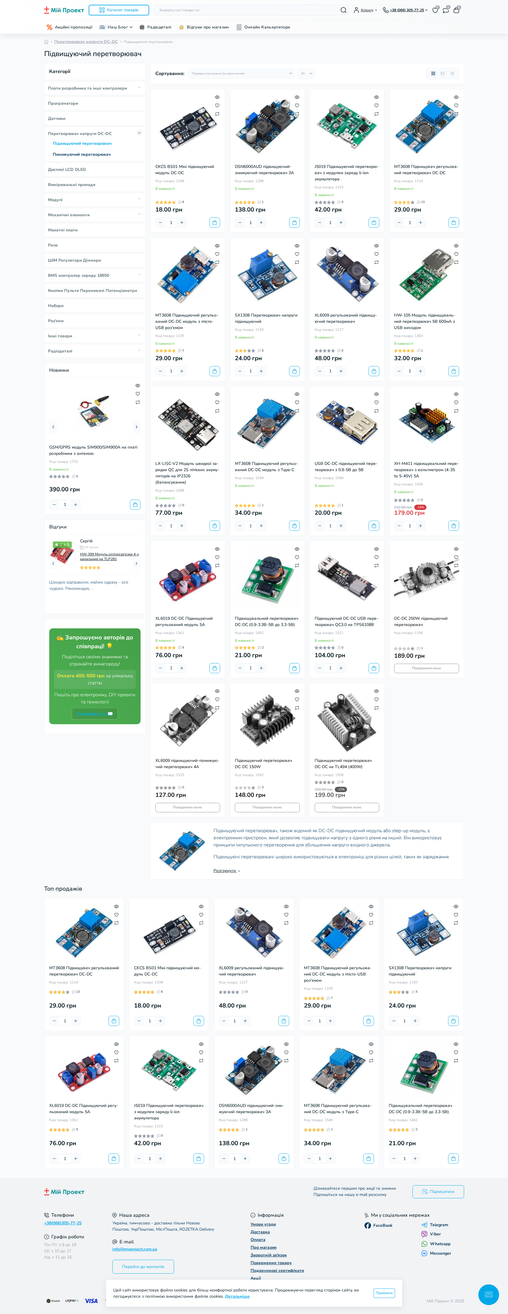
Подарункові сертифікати (277, 1270)
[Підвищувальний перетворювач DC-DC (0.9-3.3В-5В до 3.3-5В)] (267, 578)
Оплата (258, 1239)
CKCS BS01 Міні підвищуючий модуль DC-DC (184, 170)
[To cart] (135, 505)
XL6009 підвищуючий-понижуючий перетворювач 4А (187, 764)
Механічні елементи (69, 215)
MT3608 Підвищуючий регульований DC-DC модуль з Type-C (266, 467)
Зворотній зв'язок (269, 1255)
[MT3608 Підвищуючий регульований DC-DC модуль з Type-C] (267, 423)
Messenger (440, 1253)
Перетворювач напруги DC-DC (86, 42)
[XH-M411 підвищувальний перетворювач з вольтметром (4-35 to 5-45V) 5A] (426, 423)
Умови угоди (263, 1224)
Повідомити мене (426, 668)
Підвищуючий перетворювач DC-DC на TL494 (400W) (343, 764)
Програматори (63, 103)
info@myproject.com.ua (134, 1249)
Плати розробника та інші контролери (87, 88)
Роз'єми (55, 321)
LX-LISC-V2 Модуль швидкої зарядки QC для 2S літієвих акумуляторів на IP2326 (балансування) (187, 473)
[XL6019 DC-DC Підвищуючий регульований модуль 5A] (187, 578)
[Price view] (452, 74)
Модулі (55, 200)
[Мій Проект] (147, 1191)
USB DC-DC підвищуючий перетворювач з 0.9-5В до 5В (346, 467)
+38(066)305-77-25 (63, 1223)
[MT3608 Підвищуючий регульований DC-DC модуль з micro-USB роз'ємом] (187, 274)
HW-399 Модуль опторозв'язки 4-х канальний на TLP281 (109, 556)
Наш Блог (118, 27)
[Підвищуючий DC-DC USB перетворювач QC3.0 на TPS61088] (347, 578)
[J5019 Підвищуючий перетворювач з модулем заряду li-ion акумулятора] (347, 126)
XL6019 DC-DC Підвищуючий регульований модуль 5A (184, 621)
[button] (53, 426)
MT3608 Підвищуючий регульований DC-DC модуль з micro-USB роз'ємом (186, 321)
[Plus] (75, 504)
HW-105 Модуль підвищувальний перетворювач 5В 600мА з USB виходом (424, 321)
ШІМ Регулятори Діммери (74, 260)
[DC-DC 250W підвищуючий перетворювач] (426, 578)
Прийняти (384, 1293)
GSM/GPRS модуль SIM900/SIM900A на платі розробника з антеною (93, 450)
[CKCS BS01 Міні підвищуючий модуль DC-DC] (187, 126)
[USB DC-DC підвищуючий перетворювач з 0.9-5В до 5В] (347, 423)
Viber (435, 1234)
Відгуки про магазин (208, 27)
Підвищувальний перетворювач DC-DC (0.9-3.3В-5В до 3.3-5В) (266, 621)
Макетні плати (62, 230)
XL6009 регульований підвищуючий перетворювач (346, 318)
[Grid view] (433, 74)
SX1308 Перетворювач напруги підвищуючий (266, 318)
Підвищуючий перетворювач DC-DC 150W (263, 764)
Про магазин (264, 1247)
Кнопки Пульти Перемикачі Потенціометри (92, 290)
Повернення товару (271, 1263)
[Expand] (139, 87)
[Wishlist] (138, 393)
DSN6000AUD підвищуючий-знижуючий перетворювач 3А (264, 170)
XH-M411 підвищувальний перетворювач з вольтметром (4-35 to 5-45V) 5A (426, 470)
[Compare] (138, 402)
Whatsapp (440, 1244)
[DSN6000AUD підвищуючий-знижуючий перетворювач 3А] (267, 126)
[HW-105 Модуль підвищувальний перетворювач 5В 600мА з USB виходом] (426, 274)
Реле (53, 245)
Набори (55, 306)
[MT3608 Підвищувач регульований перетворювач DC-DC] (426, 126)
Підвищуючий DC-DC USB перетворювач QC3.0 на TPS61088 (346, 621)
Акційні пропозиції (73, 27)
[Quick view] (138, 385)
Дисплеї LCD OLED (67, 169)
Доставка (260, 1232)
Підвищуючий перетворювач (82, 143)
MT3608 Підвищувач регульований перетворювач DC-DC (426, 170)
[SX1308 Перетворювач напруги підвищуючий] (267, 274)
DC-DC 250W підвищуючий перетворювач (421, 621)
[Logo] (64, 10)
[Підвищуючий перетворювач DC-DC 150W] (267, 720)
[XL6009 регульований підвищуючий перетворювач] (347, 274)
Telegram (439, 1225)
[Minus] (54, 504)
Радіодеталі (159, 27)
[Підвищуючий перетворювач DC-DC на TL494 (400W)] (347, 720)
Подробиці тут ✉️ (95, 713)
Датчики (56, 118)
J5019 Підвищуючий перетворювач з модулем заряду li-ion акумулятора (347, 173)
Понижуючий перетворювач (82, 154)
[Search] (344, 10)
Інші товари (60, 336)
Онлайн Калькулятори (267, 27)
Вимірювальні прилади (71, 185)
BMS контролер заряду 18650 (78, 275)
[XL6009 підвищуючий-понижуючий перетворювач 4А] (187, 720)
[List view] (443, 74)
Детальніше (237, 1296)
